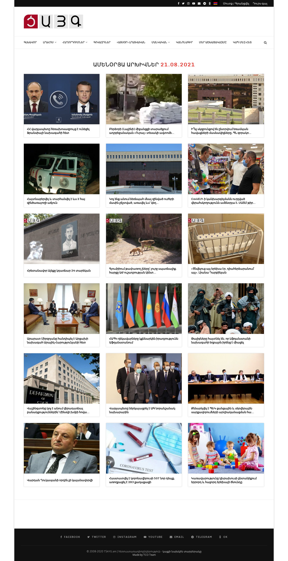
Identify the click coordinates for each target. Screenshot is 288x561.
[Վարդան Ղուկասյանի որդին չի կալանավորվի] (62, 448)
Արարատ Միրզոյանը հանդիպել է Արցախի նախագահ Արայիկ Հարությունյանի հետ (57, 340)
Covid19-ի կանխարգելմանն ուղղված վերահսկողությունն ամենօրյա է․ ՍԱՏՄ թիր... (223, 201)
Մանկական (159, 42)
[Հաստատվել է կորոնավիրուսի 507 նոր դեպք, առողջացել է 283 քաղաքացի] (144, 448)
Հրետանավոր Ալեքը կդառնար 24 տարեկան (59, 270)
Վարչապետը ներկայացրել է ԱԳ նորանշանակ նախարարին (142, 410)
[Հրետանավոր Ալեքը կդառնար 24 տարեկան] (62, 239)
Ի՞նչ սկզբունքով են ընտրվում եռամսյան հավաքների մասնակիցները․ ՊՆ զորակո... (221, 131)
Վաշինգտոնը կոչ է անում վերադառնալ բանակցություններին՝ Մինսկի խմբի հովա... (58, 410)
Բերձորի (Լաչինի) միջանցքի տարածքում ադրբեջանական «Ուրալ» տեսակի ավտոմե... (141, 131)
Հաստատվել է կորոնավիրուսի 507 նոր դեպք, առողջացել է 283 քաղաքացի (142, 480)
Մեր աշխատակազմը (213, 42)
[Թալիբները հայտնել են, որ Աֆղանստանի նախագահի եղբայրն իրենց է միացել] (226, 308)
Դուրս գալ (260, 3)
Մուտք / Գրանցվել (236, 3)
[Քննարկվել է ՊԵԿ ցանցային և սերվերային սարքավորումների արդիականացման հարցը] (226, 378)
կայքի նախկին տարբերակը (182, 551)
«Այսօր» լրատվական (131, 42)
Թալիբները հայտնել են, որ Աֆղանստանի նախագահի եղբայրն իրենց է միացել (220, 340)
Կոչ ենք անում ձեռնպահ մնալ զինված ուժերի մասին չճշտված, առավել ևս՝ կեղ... (141, 201)
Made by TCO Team (144, 554)
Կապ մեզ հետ (242, 42)
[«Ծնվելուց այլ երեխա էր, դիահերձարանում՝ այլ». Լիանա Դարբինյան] (226, 239)
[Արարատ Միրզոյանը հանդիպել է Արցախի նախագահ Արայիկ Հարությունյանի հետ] (62, 308)
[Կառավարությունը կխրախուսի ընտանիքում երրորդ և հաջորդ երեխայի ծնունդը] (226, 448)
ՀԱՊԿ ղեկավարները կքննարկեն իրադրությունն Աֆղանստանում (143, 340)
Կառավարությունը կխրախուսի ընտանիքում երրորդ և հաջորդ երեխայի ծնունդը (224, 480)
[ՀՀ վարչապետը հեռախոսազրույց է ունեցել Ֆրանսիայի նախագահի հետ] (62, 99)
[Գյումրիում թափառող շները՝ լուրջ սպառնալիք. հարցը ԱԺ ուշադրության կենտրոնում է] (144, 239)
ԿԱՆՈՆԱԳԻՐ (184, 42)
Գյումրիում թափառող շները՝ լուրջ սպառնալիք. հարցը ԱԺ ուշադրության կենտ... (143, 270)
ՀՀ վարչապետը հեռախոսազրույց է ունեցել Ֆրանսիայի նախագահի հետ (58, 131)
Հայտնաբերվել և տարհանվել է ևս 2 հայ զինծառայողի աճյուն (56, 201)
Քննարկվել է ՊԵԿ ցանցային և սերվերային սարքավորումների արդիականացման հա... (222, 410)
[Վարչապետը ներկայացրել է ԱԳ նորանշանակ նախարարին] (144, 378)
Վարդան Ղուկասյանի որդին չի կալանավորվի (60, 480)
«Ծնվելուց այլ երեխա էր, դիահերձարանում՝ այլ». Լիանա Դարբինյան (222, 270)
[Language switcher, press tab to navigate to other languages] (215, 3)
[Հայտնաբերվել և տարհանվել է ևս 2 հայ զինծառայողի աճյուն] (62, 169)
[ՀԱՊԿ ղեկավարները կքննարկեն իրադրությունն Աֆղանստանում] (144, 308)
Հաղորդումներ (74, 42)
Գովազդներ (102, 42)
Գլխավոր (30, 42)
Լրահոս (48, 42)
